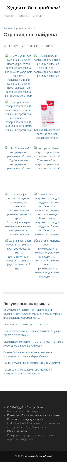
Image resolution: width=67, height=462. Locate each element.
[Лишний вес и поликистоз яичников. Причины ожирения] (47, 64)
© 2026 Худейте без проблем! (25, 407)
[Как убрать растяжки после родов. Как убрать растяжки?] (47, 126)
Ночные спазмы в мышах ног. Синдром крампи (31, 362)
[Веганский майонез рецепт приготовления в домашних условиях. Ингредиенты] (47, 256)
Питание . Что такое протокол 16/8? (25, 324)
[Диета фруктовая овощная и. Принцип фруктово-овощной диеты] (18, 252)
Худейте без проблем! (33, 7)
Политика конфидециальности (25, 419)
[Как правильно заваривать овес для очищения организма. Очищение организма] (18, 114)
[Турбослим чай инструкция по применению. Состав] (18, 156)
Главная (8, 15)
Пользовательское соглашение (40, 415)
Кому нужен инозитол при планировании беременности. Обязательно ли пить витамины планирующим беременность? (32, 313)
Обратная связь (17, 431)
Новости (23, 15)
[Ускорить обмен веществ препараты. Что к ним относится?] (47, 156)
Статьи (37, 15)
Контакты (13, 415)
